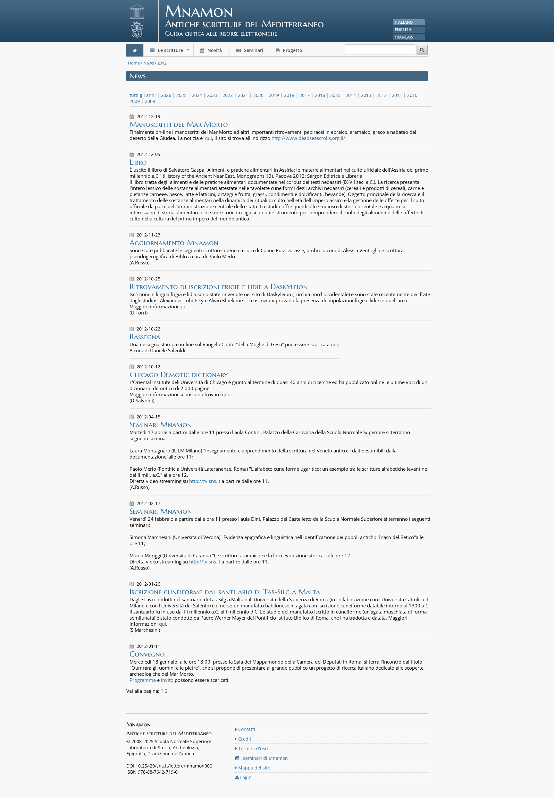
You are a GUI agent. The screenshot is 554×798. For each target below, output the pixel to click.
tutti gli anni (143, 95)
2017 (304, 95)
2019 (274, 95)
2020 (258, 95)
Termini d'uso (252, 748)
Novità (214, 50)
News (148, 63)
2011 (397, 95)
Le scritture (173, 51)
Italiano (404, 22)
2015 (335, 95)
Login (245, 777)
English (403, 29)
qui (208, 138)
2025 (181, 95)
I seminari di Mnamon (263, 758)
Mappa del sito (253, 768)
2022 (227, 95)
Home (134, 63)
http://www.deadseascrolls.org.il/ (308, 138)
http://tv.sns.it (204, 481)
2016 (320, 95)
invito (167, 680)
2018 (289, 95)
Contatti (246, 729)
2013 (366, 95)
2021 (243, 95)
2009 (135, 101)
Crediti (245, 739)
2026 (166, 95)
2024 (197, 95)
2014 (351, 95)
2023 (212, 95)
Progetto (292, 50)
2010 (412, 95)
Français (404, 37)
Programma (143, 680)
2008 (150, 101)
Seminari (253, 50)
